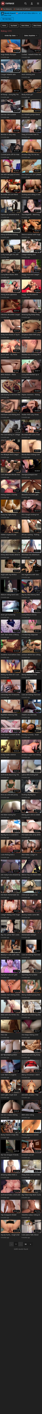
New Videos (25, 25)
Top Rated (14, 25)
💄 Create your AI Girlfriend (21, 9)
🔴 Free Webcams (6, 9)
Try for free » (7, 19)
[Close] (40, 13)
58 (25, 1244)
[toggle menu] (25, 3)
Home (4, 25)
